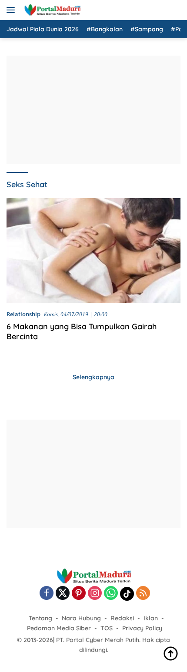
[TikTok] (127, 594)
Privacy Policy (142, 628)
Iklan (151, 618)
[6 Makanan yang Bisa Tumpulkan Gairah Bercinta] (93, 250)
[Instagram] (95, 593)
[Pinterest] (79, 593)
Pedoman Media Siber (59, 628)
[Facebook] (46, 593)
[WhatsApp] (111, 593)
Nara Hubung (81, 618)
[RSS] (143, 593)
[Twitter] (63, 593)
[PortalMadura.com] (51, 10)
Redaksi (122, 618)
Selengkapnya (93, 377)
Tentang (40, 618)
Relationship (23, 314)
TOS (106, 628)
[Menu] (12, 10)
